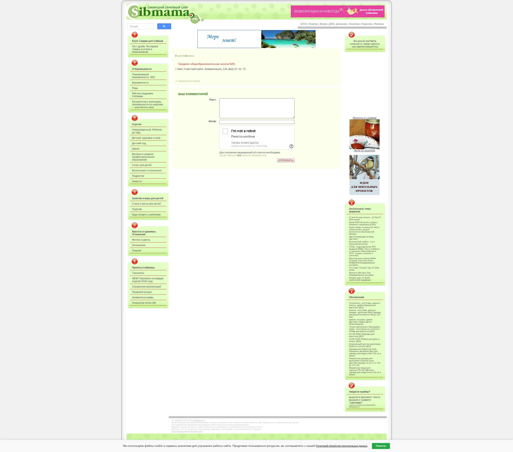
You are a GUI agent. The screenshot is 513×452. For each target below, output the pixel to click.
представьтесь (371, 43)
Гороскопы (138, 273)
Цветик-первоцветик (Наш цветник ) (361, 238)
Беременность (140, 82)
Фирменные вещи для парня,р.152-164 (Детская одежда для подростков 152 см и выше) (365, 371)
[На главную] (199, 20)
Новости (137, 181)
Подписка (366, 24)
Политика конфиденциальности (187, 431)
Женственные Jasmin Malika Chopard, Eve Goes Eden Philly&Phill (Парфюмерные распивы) (362, 261)
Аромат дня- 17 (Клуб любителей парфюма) (360, 279)
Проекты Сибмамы (143, 267)
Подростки (138, 176)
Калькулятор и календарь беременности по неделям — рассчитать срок (147, 104)
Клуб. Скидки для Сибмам (147, 41)
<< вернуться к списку (187, 81)
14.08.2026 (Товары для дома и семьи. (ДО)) (364, 340)
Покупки (313, 24)
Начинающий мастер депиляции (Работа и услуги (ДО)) (365, 345)
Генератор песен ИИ (144, 302)
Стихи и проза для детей (146, 203)
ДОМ (331, 24)
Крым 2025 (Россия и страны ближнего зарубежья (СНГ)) (363, 223)
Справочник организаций (146, 286)
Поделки (137, 209)
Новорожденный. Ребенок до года (147, 131)
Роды (135, 88)
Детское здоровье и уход (146, 138)
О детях (136, 124)
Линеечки (354, 24)
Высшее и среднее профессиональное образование (143, 157)
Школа (135, 148)
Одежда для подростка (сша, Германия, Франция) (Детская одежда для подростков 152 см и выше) (365, 352)
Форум (323, 24)
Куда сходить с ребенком (146, 214)
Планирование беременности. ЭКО (143, 76)
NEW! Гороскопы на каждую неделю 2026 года (148, 280)
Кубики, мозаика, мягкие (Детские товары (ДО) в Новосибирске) (361, 321)
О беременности (141, 69)
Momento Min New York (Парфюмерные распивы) (361, 274)
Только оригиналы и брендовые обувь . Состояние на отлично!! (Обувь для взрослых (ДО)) (364, 329)
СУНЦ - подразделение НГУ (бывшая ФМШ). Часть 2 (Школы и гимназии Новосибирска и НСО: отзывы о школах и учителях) (364, 251)
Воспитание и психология (147, 170)
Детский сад (139, 143)
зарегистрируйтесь (367, 46)
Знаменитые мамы (142, 297)
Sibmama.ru (199, 420)
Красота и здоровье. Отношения (144, 233)
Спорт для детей (141, 165)
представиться (227, 155)
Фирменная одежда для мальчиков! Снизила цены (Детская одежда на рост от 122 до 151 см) (364, 361)
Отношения (138, 245)
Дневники (341, 24)
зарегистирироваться (254, 155)
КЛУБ (304, 24)
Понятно (381, 446)
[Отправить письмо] (202, 20)
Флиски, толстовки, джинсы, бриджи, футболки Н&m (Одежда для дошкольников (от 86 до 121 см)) (365, 313)
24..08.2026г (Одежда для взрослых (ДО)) (361, 335)
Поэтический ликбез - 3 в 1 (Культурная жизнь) (362, 243)
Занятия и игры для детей (147, 198)
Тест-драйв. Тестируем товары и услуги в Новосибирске (145, 49)
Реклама (379, 24)
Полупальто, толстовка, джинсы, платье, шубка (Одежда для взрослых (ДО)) (364, 305)
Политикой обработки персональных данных (341, 446)
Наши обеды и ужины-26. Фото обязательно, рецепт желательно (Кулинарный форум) (364, 230)
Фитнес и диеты (141, 239)
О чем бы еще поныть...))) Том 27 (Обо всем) (365, 218)
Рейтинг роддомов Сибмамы (142, 95)
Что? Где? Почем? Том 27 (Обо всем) (364, 269)
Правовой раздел (142, 292)
